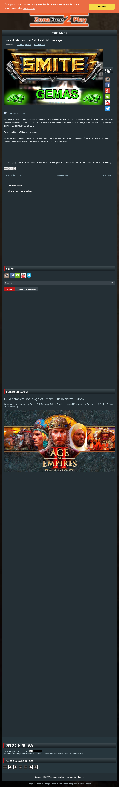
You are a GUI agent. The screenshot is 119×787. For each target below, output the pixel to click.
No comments (39, 44)
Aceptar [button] (101, 6)
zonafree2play (57, 777)
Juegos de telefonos (27, 289)
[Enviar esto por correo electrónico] (5, 168)
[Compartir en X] (11, 168)
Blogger (80, 777)
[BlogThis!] (8, 168)
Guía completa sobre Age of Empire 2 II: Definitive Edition (44, 399)
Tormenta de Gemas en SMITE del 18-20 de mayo (33, 40)
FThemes (39, 784)
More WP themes (84, 784)
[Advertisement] (60, 153)
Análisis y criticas (24, 44)
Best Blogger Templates (68, 784)
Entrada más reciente (13, 175)
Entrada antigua (108, 175)
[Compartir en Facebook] (14, 168)
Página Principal (62, 175)
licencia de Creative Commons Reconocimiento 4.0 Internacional (54, 754)
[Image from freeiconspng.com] (29, 277)
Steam (9, 289)
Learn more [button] (29, 8)
